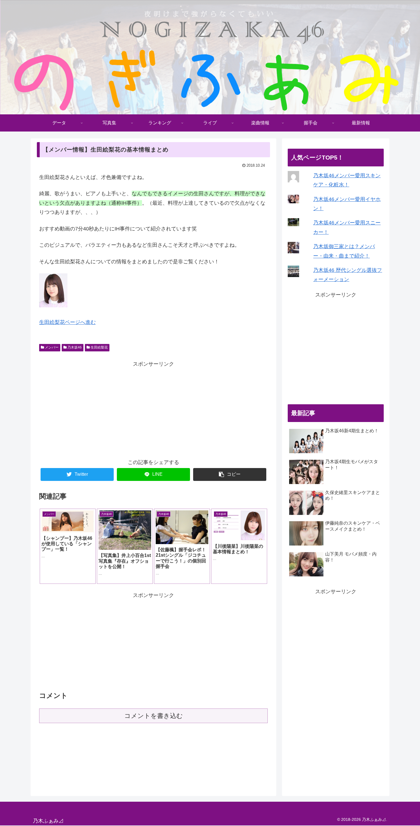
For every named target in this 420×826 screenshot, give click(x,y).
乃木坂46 (74, 347)
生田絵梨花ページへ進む (67, 322)
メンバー (51, 347)
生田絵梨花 (99, 347)
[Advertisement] (153, 409)
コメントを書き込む (153, 715)
